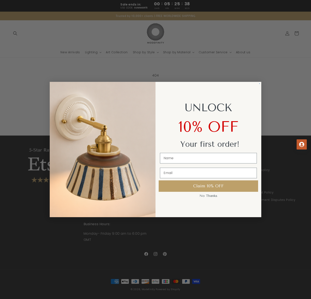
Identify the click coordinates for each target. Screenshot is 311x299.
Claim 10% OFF (208, 186)
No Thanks (208, 196)
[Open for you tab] (302, 144)
